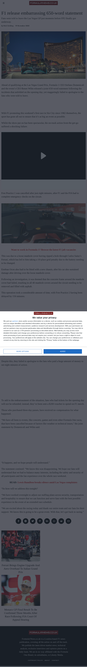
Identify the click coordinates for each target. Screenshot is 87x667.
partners (15, 321)
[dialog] (43, 333)
